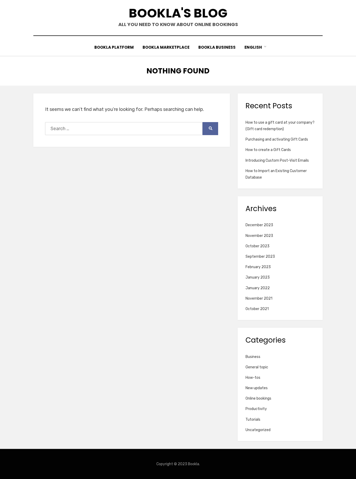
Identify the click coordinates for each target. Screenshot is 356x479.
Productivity (256, 409)
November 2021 (258, 298)
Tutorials (252, 419)
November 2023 (259, 236)
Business (252, 357)
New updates (256, 388)
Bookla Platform (114, 47)
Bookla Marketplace (166, 47)
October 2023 (257, 246)
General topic (256, 367)
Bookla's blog (178, 13)
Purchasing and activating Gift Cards (276, 139)
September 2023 (260, 256)
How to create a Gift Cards (268, 150)
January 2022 (257, 288)
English (253, 47)
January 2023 (257, 277)
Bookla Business (217, 47)
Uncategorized (258, 430)
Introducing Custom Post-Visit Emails (277, 160)
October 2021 (257, 309)
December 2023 (259, 225)
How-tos (252, 377)
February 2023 (258, 267)
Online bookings (258, 398)
